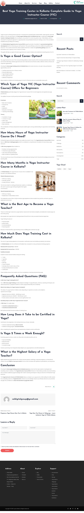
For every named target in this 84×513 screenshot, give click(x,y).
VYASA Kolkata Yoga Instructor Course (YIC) (14, 44)
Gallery (51, 3)
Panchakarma (60, 152)
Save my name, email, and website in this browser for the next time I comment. (20, 446)
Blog (45, 3)
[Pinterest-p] (73, 509)
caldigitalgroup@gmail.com (31, 18)
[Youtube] (78, 509)
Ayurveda (59, 140)
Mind (65, 169)
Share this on (48, 386)
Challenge (59, 143)
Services (34, 3)
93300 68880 (79, 3)
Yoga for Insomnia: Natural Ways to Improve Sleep (68, 57)
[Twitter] (70, 509)
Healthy (59, 169)
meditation (59, 146)
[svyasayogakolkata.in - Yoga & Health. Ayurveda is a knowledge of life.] (3, 3)
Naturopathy (59, 149)
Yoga (40, 3)
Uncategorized (53, 18)
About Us (27, 3)
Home (20, 3)
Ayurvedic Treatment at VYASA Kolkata (65, 54)
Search (59, 34)
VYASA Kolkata (4, 92)
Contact (57, 3)
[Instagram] (75, 509)
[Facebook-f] (68, 509)
